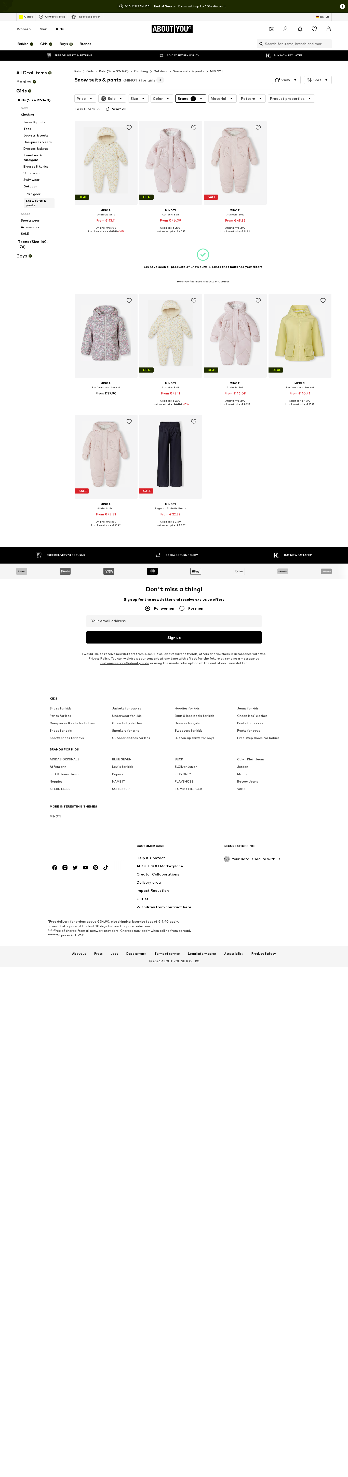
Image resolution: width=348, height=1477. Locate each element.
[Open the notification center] (300, 29)
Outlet (28, 16)
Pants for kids (60, 716)
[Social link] (55, 868)
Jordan (242, 767)
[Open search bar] (260, 44)
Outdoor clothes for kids (131, 738)
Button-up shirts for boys (194, 738)
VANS (241, 789)
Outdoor (161, 71)
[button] (286, 80)
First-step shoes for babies (258, 738)
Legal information (202, 953)
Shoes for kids (60, 708)
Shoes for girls (61, 730)
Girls (90, 71)
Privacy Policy (99, 658)
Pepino (117, 774)
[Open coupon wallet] (272, 29)
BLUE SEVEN (121, 759)
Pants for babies (250, 723)
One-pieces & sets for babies (72, 723)
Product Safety (263, 953)
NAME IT (118, 781)
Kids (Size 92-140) (114, 71)
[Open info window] (342, 6)
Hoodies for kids (187, 708)
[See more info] (106, 235)
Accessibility (233, 953)
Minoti (242, 774)
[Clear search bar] (327, 44)
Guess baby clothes (127, 723)
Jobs (114, 953)
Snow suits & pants (188, 71)
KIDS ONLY (183, 774)
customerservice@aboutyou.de (124, 663)
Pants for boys (248, 730)
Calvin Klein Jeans (250, 759)
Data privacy (136, 953)
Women (24, 29)
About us (79, 953)
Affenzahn (58, 767)
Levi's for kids (122, 767)
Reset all (118, 109)
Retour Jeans (247, 781)
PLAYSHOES (184, 781)
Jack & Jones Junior (65, 774)
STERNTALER (60, 789)
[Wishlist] (314, 29)
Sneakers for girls (125, 730)
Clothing (141, 71)
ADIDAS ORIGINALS (64, 759)
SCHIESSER (121, 789)
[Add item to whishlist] (129, 128)
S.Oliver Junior (186, 767)
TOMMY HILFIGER (188, 789)
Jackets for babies (126, 708)
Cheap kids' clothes (252, 716)
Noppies (56, 781)
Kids (60, 29)
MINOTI (216, 71)
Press (98, 953)
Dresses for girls (187, 723)
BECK (179, 759)
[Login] (286, 29)
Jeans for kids (248, 708)
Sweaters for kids (188, 730)
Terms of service (167, 953)
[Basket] (329, 29)
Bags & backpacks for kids (194, 716)
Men (43, 29)
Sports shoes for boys (67, 738)
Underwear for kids (127, 716)
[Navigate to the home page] (77, 848)
